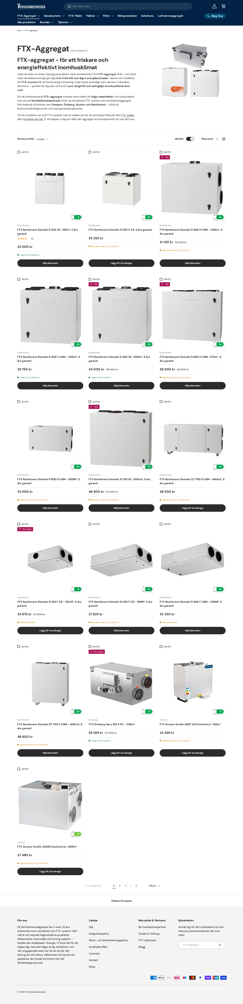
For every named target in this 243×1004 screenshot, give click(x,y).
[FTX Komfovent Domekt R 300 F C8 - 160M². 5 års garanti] (122, 560)
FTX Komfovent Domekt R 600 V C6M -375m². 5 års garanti (190, 359)
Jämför (179, 139)
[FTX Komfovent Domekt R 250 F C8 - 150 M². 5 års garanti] (50, 560)
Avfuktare (147, 16)
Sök (91, 927)
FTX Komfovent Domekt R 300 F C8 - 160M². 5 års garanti (120, 603)
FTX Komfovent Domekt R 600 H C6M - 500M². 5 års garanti (48, 481)
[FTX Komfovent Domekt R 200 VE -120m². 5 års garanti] (50, 188)
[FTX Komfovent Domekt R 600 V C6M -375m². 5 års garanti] (193, 315)
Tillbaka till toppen (121, 900)
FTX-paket (127, 115)
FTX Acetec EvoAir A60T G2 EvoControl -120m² (190, 724)
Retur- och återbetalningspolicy (108, 940)
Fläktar (90, 16)
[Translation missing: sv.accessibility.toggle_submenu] (39, 16)
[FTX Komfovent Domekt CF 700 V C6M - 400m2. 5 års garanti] (50, 683)
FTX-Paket (75, 16)
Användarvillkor (98, 947)
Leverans (94, 953)
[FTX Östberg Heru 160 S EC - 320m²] (122, 683)
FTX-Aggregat (26, 16)
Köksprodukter (127, 16)
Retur (92, 966)
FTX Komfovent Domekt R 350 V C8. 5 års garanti (120, 229)
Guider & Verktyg (149, 933)
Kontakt (45, 22)
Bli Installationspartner (152, 927)
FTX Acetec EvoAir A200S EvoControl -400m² (47, 846)
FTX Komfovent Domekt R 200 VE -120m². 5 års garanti (47, 231)
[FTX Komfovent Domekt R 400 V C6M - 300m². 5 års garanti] (50, 315)
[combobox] (128, 6)
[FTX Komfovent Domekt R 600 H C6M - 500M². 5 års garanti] (50, 438)
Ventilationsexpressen (35, 992)
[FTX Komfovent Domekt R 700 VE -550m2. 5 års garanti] (122, 438)
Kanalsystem (52, 16)
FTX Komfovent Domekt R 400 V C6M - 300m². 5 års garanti (48, 359)
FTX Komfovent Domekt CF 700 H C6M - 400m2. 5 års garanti (192, 481)
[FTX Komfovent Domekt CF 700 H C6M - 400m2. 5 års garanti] (193, 438)
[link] (92, 886)
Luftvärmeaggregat (170, 16)
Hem (19, 30)
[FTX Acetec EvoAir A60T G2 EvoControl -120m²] (193, 683)
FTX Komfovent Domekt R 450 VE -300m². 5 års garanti (119, 359)
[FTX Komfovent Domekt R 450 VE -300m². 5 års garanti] (122, 315)
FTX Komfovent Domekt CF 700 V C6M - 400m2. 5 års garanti (49, 726)
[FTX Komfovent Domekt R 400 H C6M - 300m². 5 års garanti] (193, 188)
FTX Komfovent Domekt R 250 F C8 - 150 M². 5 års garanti (49, 603)
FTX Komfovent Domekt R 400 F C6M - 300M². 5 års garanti (191, 603)
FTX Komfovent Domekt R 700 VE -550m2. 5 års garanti (119, 481)
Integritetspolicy (99, 933)
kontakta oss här (33, 119)
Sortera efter (26, 139)
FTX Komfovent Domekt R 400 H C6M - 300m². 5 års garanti (191, 231)
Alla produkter (26, 22)
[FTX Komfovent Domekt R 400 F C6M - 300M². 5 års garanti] (193, 560)
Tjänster (63, 22)
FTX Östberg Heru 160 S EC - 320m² (112, 724)
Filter (106, 16)
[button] (223, 6)
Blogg (142, 947)
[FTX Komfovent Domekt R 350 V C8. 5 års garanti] (122, 188)
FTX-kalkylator (148, 940)
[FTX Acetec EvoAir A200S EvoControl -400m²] (50, 805)
